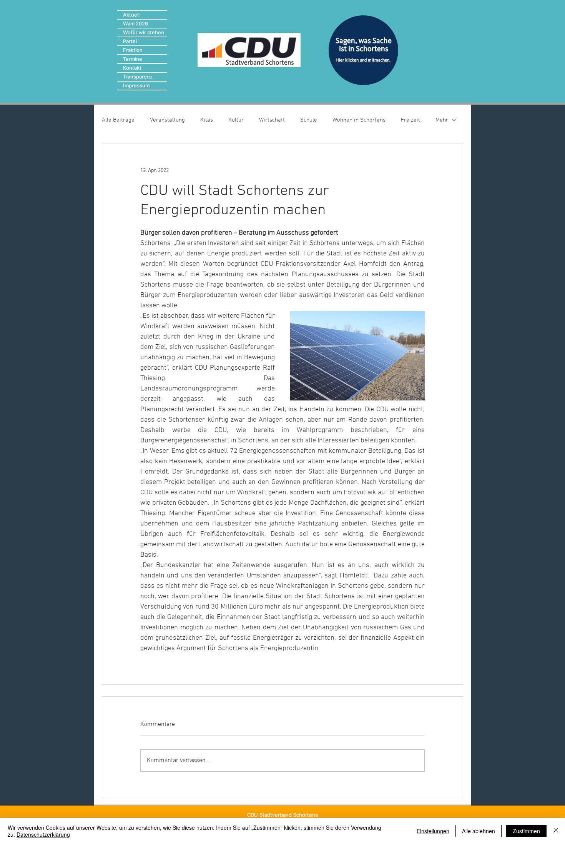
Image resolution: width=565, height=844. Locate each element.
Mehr (441, 120)
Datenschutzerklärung (43, 834)
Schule (308, 120)
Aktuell (131, 15)
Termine (132, 59)
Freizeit (410, 120)
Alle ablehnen (478, 831)
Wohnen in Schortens (359, 120)
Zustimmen (526, 831)
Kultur (236, 120)
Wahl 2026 (135, 23)
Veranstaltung (167, 120)
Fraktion (133, 50)
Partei (130, 41)
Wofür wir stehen (143, 32)
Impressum (136, 85)
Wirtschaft (272, 120)
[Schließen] (555, 831)
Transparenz (138, 76)
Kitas (206, 120)
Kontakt (132, 68)
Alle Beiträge (118, 120)
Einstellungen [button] (433, 831)
